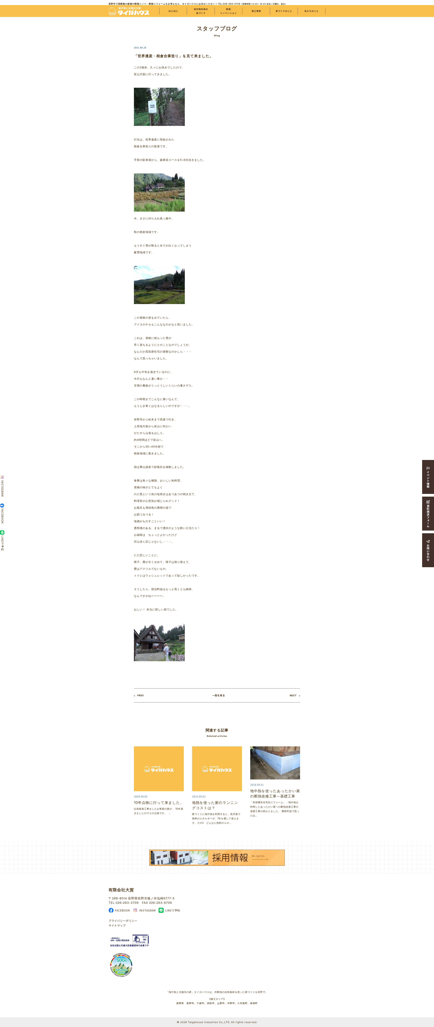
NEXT (293, 695)
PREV (140, 695)
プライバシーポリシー (122, 921)
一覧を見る (218, 695)
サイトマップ (117, 925)
